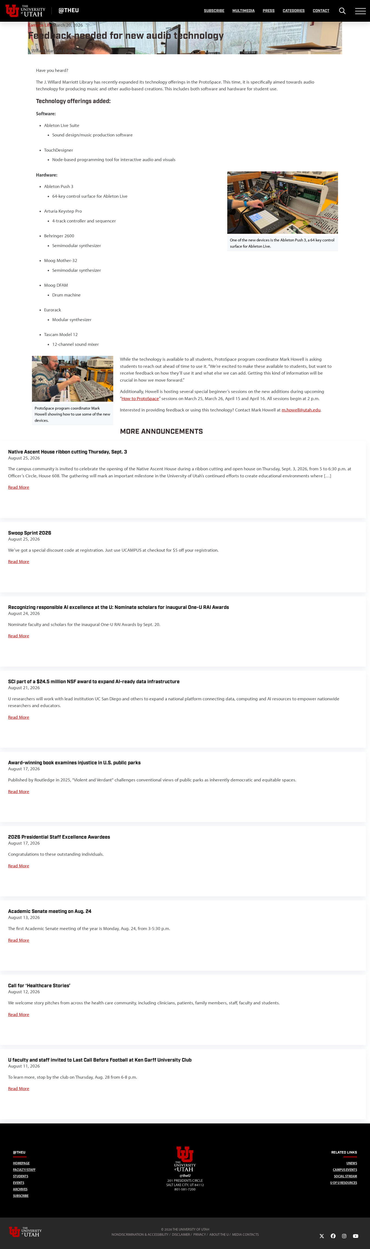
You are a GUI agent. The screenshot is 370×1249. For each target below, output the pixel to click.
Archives (20, 1189)
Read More (18, 487)
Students (20, 1176)
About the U (219, 1234)
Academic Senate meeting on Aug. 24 (49, 911)
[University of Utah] (33, 1232)
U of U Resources (343, 1183)
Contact (321, 10)
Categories (294, 10)
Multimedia (243, 10)
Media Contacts (245, 1234)
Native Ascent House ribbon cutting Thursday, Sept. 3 (67, 452)
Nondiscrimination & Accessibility (140, 1234)
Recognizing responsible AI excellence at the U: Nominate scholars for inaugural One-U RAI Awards (118, 607)
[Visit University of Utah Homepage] (25, 11)
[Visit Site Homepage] (185, 1170)
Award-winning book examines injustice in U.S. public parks (74, 763)
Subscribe (214, 10)
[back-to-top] (363, 1238)
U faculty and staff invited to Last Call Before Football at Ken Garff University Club (100, 1060)
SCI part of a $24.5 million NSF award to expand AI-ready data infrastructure (94, 682)
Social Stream (345, 1176)
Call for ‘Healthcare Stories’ (39, 986)
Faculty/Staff (24, 1170)
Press (269, 10)
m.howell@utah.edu (301, 410)
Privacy (199, 1234)
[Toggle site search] (342, 11)
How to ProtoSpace (140, 398)
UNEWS (351, 1163)
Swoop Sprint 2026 (29, 533)
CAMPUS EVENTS (345, 1170)
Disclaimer (181, 1234)
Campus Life (40, 25)
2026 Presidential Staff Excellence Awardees (59, 837)
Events (18, 1183)
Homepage (21, 1163)
